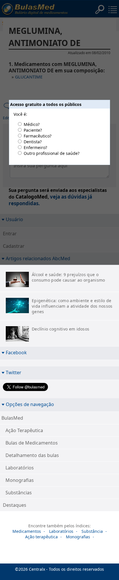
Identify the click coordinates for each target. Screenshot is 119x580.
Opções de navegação (30, 404)
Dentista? (33, 141)
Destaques (14, 505)
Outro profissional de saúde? (51, 153)
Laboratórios (19, 468)
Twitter (13, 372)
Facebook (16, 352)
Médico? (32, 124)
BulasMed (12, 418)
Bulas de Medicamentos (31, 443)
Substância (92, 531)
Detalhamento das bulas (32, 455)
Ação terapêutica (41, 536)
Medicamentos (26, 531)
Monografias (19, 480)
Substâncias (18, 492)
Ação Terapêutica (24, 430)
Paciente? (33, 130)
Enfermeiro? (35, 147)
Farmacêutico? (37, 136)
